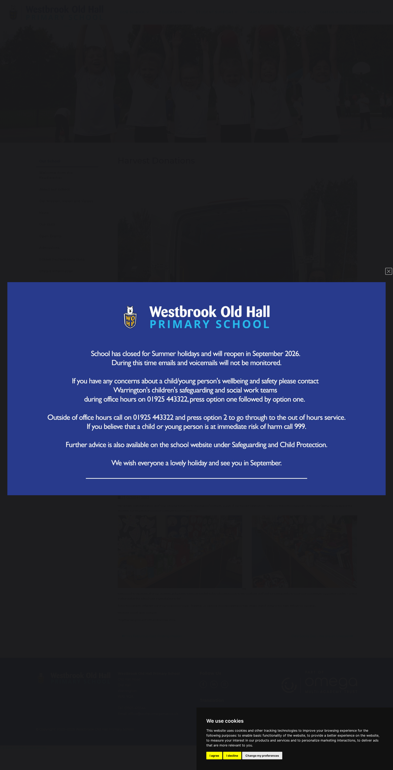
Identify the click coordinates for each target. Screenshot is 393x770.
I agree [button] (214, 755)
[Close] (388, 271)
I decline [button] (232, 755)
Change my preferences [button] (262, 755)
